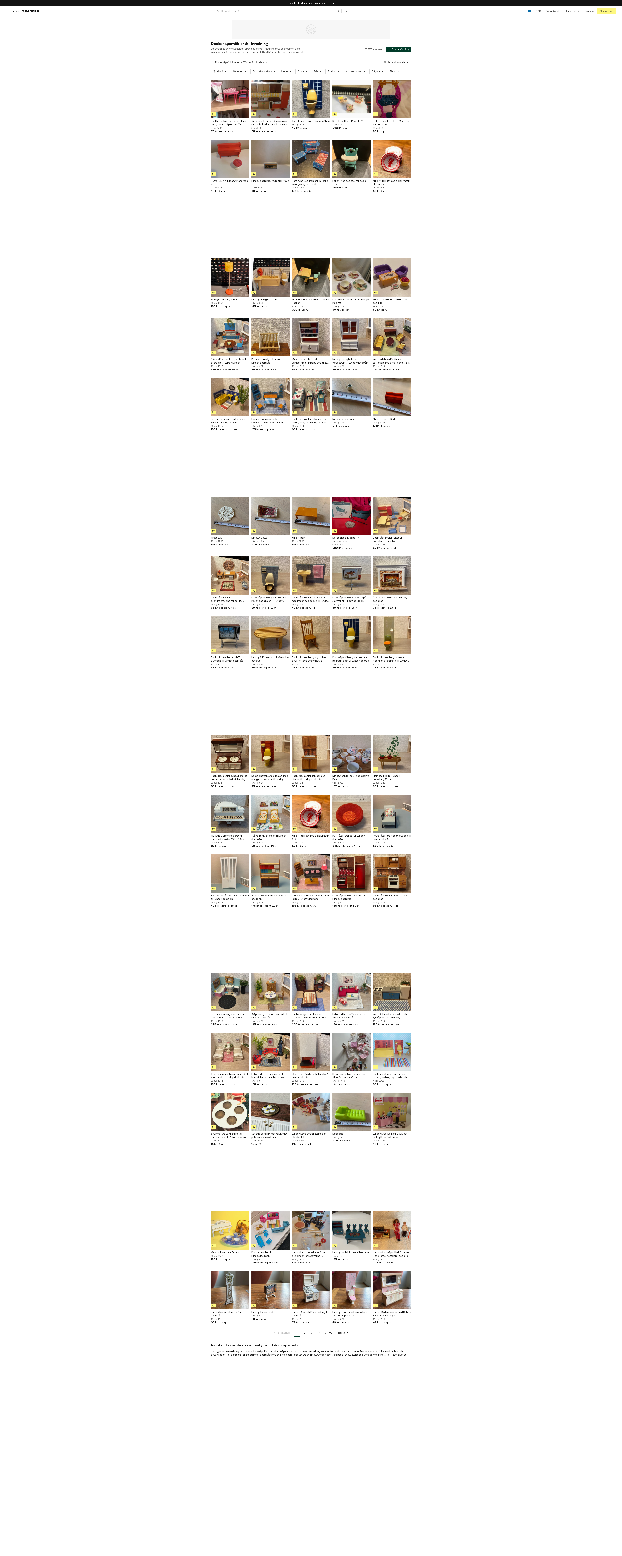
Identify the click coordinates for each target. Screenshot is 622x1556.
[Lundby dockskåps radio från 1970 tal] (270, 159)
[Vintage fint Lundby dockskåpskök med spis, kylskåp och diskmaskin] (270, 99)
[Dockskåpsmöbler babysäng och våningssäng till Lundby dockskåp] (311, 397)
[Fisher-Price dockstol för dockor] (351, 159)
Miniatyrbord (299, 537)
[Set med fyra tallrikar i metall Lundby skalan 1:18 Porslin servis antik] (230, 1112)
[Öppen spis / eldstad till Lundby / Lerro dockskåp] (311, 1052)
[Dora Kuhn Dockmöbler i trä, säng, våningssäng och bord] (311, 159)
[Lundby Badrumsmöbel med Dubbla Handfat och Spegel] (392, 1290)
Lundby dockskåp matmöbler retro (351, 1252)
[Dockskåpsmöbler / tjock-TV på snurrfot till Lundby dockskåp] (351, 575)
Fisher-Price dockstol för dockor (349, 180)
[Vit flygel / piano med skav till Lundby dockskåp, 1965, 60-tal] (230, 814)
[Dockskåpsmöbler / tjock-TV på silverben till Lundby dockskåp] (230, 635)
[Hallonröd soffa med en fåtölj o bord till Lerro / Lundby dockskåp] (270, 1052)
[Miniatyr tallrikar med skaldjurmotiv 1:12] (311, 814)
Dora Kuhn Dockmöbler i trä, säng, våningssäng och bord (310, 182)
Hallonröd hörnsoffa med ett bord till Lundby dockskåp (350, 1016)
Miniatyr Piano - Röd (384, 419)
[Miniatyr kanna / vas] (351, 397)
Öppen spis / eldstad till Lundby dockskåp (390, 599)
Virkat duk (216, 537)
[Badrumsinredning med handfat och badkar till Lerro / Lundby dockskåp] (230, 992)
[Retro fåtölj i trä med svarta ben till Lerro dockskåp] (392, 814)
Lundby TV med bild (262, 1312)
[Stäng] (619, 3)
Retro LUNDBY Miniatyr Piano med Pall (229, 182)
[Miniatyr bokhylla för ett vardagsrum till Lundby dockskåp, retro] (311, 337)
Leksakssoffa (339, 1133)
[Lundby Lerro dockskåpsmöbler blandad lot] (311, 1112)
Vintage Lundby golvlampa (225, 299)
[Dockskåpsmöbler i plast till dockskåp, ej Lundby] (392, 516)
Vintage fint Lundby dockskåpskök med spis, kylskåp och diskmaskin (270, 123)
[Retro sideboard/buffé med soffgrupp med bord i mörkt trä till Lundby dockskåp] (392, 337)
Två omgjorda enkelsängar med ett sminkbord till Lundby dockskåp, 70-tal (230, 1076)
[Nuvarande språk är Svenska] (529, 11)
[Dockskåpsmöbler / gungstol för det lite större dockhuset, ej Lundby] (311, 635)
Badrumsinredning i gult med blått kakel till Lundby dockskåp (229, 421)
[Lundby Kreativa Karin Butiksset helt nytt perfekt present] (392, 1112)
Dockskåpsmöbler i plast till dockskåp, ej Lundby (387, 539)
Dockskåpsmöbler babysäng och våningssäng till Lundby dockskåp (310, 421)
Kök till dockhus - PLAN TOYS (348, 121)
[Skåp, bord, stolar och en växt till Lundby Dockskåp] (270, 992)
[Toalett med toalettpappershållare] (311, 99)
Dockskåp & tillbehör (227, 62)
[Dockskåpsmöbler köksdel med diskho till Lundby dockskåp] (311, 754)
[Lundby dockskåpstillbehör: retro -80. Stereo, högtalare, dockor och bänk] (392, 1230)
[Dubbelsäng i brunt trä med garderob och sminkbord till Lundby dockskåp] (311, 992)
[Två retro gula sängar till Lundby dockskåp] (270, 814)
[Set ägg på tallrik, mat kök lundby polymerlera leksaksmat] (270, 1112)
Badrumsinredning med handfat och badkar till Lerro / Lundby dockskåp (228, 1016)
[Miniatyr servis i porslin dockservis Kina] (351, 754)
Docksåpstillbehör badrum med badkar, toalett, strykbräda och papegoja (390, 1076)
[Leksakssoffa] (351, 1112)
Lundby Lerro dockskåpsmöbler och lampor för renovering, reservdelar (309, 1254)
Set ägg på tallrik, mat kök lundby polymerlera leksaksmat (269, 1135)
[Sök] (337, 11)
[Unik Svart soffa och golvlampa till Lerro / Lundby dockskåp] (311, 873)
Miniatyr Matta (259, 537)
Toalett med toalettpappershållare (311, 121)
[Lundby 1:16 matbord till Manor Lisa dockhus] (270, 635)
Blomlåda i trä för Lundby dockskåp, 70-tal (386, 778)
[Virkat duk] (230, 516)
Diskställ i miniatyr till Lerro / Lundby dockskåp (266, 361)
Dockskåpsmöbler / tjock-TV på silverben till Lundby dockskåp (228, 659)
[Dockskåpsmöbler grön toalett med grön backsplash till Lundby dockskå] (392, 635)
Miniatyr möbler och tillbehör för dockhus (390, 301)
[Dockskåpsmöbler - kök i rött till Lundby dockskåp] (351, 873)
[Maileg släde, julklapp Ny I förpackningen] (351, 516)
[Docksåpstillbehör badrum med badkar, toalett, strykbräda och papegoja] (392, 1052)
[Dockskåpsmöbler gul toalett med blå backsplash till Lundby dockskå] (351, 635)
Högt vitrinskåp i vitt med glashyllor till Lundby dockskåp (230, 897)
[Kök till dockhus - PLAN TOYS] (351, 99)
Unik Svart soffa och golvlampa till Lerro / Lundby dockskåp (310, 897)
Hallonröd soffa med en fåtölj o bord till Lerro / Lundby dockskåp (269, 1076)
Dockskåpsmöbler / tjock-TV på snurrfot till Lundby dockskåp (349, 599)
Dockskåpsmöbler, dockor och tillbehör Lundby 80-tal (348, 1076)
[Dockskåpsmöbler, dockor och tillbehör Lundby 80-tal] (351, 1052)
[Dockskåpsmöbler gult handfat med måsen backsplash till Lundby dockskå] (311, 575)
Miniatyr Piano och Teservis (226, 1252)
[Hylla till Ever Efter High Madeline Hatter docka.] (392, 99)
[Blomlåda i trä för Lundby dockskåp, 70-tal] (392, 754)
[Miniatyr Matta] (270, 516)
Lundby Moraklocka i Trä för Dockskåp (226, 1314)
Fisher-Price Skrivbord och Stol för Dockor (310, 301)
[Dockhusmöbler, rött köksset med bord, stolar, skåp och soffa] (230, 99)
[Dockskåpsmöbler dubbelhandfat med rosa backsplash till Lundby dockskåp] (230, 754)
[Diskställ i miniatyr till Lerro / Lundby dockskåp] (270, 337)
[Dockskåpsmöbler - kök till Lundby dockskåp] (392, 873)
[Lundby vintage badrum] (270, 277)
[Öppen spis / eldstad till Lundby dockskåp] (392, 575)
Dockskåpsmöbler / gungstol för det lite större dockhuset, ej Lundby (309, 659)
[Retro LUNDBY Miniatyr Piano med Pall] (230, 159)
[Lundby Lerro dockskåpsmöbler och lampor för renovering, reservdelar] (311, 1230)
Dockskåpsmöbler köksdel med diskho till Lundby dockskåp (308, 778)
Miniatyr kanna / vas (343, 419)
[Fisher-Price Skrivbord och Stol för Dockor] (311, 277)
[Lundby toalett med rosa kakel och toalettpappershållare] (351, 1290)
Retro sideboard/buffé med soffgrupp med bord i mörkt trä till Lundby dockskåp (391, 361)
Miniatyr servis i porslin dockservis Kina (350, 778)
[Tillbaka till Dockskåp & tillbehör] (212, 62)
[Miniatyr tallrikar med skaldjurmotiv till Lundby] (392, 159)
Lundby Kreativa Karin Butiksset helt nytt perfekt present (390, 1135)
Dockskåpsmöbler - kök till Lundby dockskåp (391, 897)
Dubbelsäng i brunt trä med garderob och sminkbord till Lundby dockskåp (311, 1016)
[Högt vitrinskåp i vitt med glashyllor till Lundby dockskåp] (230, 873)
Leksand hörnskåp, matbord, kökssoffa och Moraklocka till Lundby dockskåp (267, 421)
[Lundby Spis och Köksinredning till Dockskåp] (311, 1290)
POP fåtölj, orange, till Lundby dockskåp (348, 837)
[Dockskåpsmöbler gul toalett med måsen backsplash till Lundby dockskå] (270, 575)
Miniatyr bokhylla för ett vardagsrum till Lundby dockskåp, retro (310, 361)
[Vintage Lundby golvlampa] (230, 277)
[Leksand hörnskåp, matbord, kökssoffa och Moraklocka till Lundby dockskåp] (270, 397)
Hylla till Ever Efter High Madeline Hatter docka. (391, 123)
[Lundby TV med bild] (270, 1290)
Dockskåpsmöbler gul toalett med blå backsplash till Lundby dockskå (350, 659)
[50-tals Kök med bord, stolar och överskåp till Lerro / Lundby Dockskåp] (230, 337)
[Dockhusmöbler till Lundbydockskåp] (270, 1230)
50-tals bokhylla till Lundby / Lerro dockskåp (269, 897)
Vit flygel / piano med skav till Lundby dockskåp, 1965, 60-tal (228, 837)
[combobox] (278, 11)
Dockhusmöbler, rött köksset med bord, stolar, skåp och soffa (229, 123)
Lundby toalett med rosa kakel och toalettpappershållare (351, 1314)
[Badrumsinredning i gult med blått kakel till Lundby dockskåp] (230, 397)
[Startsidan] (30, 11)
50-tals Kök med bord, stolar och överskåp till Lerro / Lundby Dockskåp (229, 361)
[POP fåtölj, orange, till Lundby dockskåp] (351, 814)
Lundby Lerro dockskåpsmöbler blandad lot (309, 1135)
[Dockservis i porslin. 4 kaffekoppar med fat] (351, 277)
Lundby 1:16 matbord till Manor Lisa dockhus (270, 659)
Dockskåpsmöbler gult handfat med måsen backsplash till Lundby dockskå (310, 599)
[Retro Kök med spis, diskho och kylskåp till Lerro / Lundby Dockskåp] (392, 992)
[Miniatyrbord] (311, 516)
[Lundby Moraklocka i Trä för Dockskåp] (230, 1290)
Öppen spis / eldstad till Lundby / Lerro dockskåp (310, 1076)
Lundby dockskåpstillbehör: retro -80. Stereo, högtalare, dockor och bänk (392, 1254)
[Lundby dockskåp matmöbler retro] (351, 1230)
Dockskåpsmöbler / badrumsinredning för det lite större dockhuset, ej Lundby (227, 599)
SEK (538, 11)
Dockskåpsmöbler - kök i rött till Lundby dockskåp (349, 897)
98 (330, 1332)
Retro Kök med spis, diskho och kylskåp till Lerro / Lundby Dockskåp (390, 1016)
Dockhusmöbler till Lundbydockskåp (261, 1254)
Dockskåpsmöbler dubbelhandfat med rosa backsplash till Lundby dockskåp (229, 778)
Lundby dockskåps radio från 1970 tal (270, 182)
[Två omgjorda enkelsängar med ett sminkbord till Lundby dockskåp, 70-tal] (230, 1052)
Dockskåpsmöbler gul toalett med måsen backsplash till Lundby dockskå (269, 599)
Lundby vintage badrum (264, 299)
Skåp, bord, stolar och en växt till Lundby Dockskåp (269, 1016)
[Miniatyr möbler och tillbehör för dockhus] (392, 277)
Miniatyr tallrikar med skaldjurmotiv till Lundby (391, 182)
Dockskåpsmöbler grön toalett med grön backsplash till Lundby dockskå (390, 659)
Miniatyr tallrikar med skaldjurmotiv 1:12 (310, 837)
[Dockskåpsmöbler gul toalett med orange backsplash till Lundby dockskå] (270, 754)
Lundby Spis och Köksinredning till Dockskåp (310, 1314)
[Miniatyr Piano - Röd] (392, 397)
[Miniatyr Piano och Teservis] (230, 1230)
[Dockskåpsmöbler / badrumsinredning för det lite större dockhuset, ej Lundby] (230, 575)
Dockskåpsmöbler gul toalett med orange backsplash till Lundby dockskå (269, 778)
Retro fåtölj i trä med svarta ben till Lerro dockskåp (392, 837)
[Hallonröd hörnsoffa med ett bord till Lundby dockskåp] (351, 992)
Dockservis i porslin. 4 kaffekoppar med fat (351, 301)
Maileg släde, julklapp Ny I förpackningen (346, 539)
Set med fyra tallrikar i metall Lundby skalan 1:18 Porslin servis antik (228, 1135)
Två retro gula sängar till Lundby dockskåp (268, 837)
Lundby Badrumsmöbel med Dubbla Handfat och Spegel (392, 1314)
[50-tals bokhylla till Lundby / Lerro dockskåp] (270, 873)
